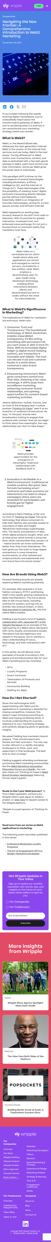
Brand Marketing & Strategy (36, 1164)
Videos (30, 1155)
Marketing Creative (36, 1173)
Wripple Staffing (11, 1157)
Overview (8, 1149)
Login (38, 6)
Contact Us (30, 1215)
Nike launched (19, 610)
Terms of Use (32, 1233)
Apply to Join (10, 1217)
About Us (29, 1201)
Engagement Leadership (33, 1186)
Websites (31, 1147)
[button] (46, 6)
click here (19, 800)
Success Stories (11, 1173)
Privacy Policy (19, 1233)
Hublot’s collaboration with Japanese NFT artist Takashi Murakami (24, 622)
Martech (31, 1159)
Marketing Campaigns (37, 1151)
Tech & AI (31, 1181)
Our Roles (8, 1153)
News (28, 1210)
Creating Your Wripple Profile (11, 1207)
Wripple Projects (11, 1161)
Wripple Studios (11, 1165)
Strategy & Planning (36, 1177)
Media (30, 1191)
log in (28, 797)
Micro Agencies (11, 1169)
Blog (27, 1206)
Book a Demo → (11, 1177)
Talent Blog (9, 1212)
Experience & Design (37, 1169)
